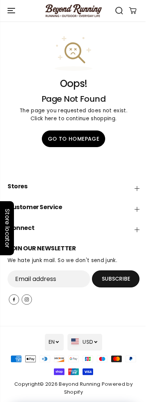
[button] (12, 10)
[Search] (119, 10)
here (51, 118)
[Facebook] (14, 299)
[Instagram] (26, 299)
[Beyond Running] (73, 10)
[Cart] (132, 10)
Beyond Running (79, 384)
